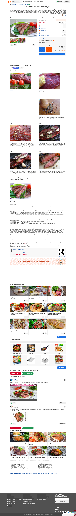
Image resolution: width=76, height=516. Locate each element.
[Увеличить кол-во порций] (65, 21)
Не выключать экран (61, 20)
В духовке (31, 353)
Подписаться (62, 501)
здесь (33, 240)
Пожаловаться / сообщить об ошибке (20, 254)
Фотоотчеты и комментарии (43, 497)
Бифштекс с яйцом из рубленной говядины (18, 298)
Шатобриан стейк (52, 297)
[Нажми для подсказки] (53, 40)
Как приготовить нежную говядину (56, 457)
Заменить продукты (42, 22)
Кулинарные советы (27, 497)
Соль (42, 33)
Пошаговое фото (34, 17)
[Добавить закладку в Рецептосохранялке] (33, 45)
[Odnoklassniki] (66, 512)
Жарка (45, 353)
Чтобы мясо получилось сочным (37, 457)
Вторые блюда (45, 364)
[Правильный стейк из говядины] (14, 40)
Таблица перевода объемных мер (45, 38)
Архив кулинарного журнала (29, 503)
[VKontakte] (63, 512)
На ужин (59, 364)
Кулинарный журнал (27, 501)
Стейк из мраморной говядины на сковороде (37, 314)
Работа (38, 1)
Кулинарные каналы (41, 499)
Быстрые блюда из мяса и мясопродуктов (34, 341)
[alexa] (11, 406)
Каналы (34, 1)
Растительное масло (45, 35)
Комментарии (27, 17)
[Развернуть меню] (75, 515)
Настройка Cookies (11, 503)
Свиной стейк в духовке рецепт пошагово (18, 314)
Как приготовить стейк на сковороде (19, 443)
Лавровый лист (43, 30)
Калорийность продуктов (50, 17)
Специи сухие (43, 28)
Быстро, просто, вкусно (17, 353)
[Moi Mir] (68, 512)
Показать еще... (61, 336)
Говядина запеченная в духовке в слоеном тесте (56, 330)
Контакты (9, 505)
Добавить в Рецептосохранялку (19, 249)
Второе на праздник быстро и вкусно (47, 341)
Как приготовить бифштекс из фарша (36, 444)
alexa (14, 405)
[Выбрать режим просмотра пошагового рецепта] (11, 90)
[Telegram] (73, 512)
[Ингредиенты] (75, 510)
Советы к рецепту (42, 17)
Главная (9, 494)
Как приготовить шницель (54, 443)
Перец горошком (44, 26)
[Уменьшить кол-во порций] (65, 23)
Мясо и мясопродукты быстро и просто (60, 341)
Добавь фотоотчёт (16, 373)
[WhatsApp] (71, 512)
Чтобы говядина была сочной (18, 457)
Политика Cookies (11, 501)
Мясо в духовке (17, 364)
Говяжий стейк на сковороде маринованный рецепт (54, 314)
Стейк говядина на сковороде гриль (37, 329)
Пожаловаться (14, 17)
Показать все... (61, 367)
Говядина (42, 25)
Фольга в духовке (31, 364)
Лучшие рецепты (26, 494)
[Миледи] (11, 380)
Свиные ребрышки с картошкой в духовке (18, 330)
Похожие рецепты (21, 17)
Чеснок (42, 32)
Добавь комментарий (28, 373)
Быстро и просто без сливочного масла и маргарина (19, 341)
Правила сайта (10, 497)
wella (65, 15)
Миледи (14, 379)
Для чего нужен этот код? (61, 256)
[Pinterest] (69, 512)
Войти (67, 1)
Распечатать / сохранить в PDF (19, 252)
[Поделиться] (75, 513)
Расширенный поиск (41, 494)
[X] (65, 512)
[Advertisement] (23, 54)
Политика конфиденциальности (14, 499)
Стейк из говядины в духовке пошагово (36, 298)
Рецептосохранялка (28, 1)
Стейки (58, 353)
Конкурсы (42, 1)
